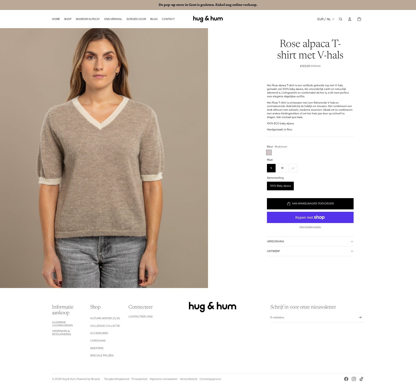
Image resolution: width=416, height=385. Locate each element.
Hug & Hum (68, 379)
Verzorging (275, 241)
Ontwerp (273, 251)
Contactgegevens (210, 379)
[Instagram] (353, 379)
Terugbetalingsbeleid (116, 379)
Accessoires (99, 333)
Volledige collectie (105, 326)
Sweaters (96, 348)
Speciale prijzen (102, 355)
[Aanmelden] (360, 317)
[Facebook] (346, 379)
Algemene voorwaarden (62, 324)
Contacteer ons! (140, 316)
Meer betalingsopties (310, 226)
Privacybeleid (139, 379)
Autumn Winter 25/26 (105, 318)
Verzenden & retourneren (61, 332)
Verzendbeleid (188, 379)
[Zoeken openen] (340, 19)
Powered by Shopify (88, 379)
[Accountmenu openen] (349, 19)
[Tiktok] (361, 379)
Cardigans (98, 340)
